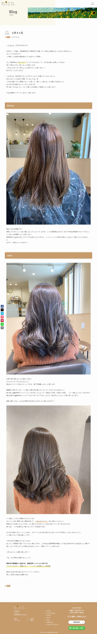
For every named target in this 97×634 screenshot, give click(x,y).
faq (48, 620)
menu (49, 611)
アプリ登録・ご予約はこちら (76, 616)
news (49, 615)
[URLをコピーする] (2, 327)
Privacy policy (52, 624)
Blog (8, 37)
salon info (51, 613)
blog (48, 618)
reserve (50, 622)
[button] (2, 306)
